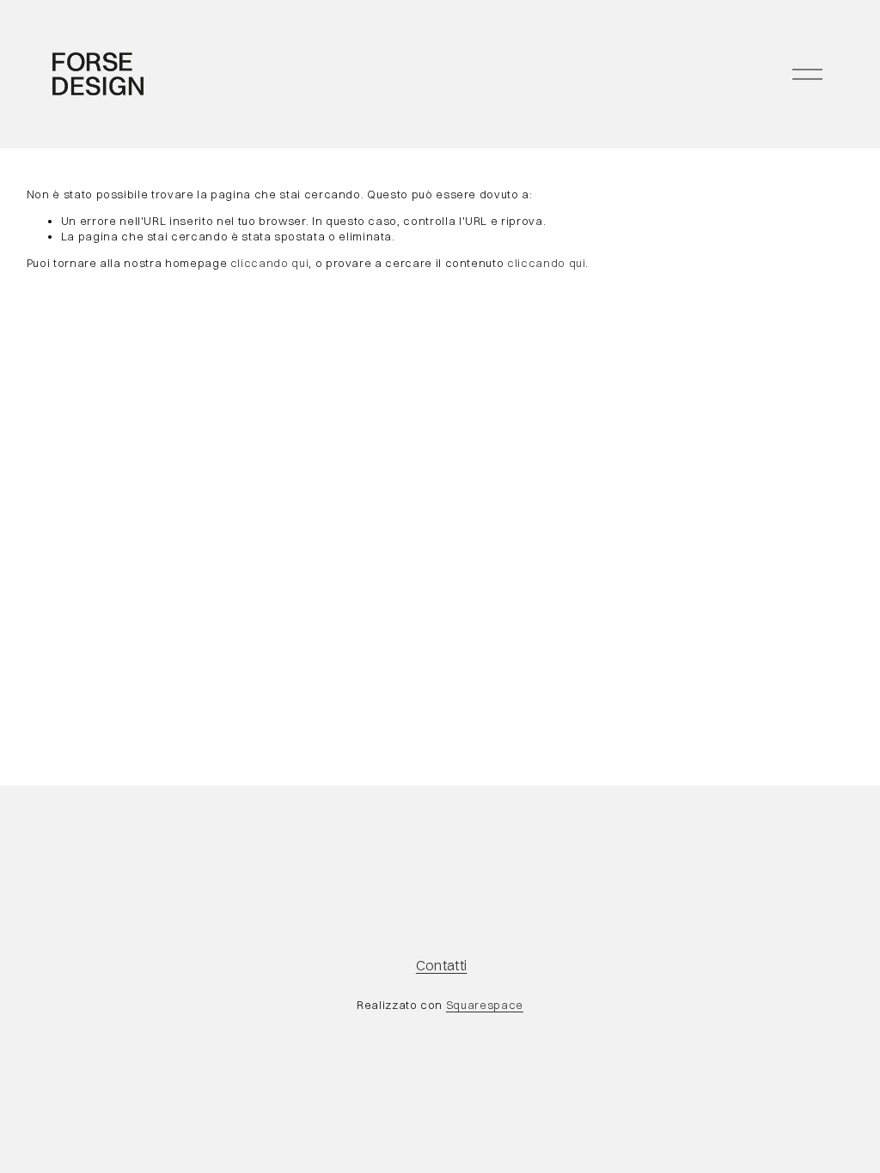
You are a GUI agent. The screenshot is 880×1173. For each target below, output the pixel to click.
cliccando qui (269, 263)
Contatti (442, 965)
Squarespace (484, 1005)
